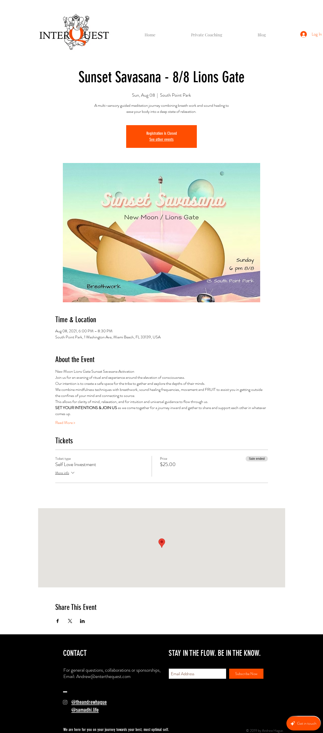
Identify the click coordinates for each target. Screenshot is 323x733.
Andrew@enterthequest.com (103, 676)
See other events (161, 139)
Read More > (65, 422)
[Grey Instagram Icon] (65, 702)
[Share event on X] (70, 621)
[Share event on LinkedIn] (82, 621)
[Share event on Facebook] (57, 621)
